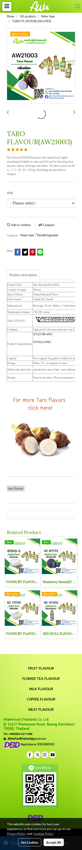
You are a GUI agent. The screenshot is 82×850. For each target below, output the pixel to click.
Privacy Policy (16, 833)
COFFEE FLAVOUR (41, 699)
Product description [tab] (23, 275)
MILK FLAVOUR (41, 689)
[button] (76, 6)
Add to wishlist (20, 225)
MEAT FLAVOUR (41, 709)
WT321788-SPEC (43, 334)
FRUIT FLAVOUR (41, 668)
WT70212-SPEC (42, 342)
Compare (48, 225)
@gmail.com (26, 738)
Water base (27, 235)
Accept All (53, 842)
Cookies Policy (43, 833)
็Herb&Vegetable (47, 235)
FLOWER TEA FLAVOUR (41, 678)
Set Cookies (29, 842)
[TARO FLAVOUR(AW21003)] (41, 66)
